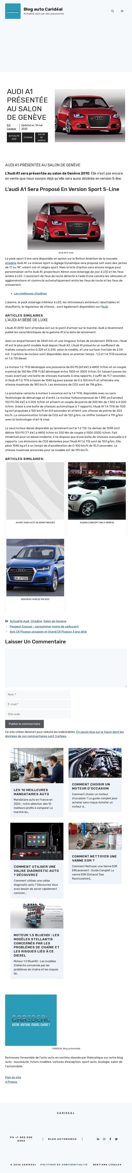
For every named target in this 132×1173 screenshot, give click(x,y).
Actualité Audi (14, 137)
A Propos (11, 1082)
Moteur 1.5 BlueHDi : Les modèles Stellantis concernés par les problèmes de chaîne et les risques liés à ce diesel (37, 945)
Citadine (28, 137)
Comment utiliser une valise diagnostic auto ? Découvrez (36, 871)
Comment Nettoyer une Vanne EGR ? (94, 858)
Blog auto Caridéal (43, 9)
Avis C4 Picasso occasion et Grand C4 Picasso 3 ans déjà (48, 631)
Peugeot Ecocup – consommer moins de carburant (44, 626)
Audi (105, 306)
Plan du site (13, 1077)
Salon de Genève (42, 137)
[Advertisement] (66, 48)
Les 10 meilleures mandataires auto (31, 792)
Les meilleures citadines (30, 293)
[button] (112, 11)
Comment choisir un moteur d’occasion (91, 786)
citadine (10, 263)
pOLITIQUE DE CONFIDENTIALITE (64, 1164)
